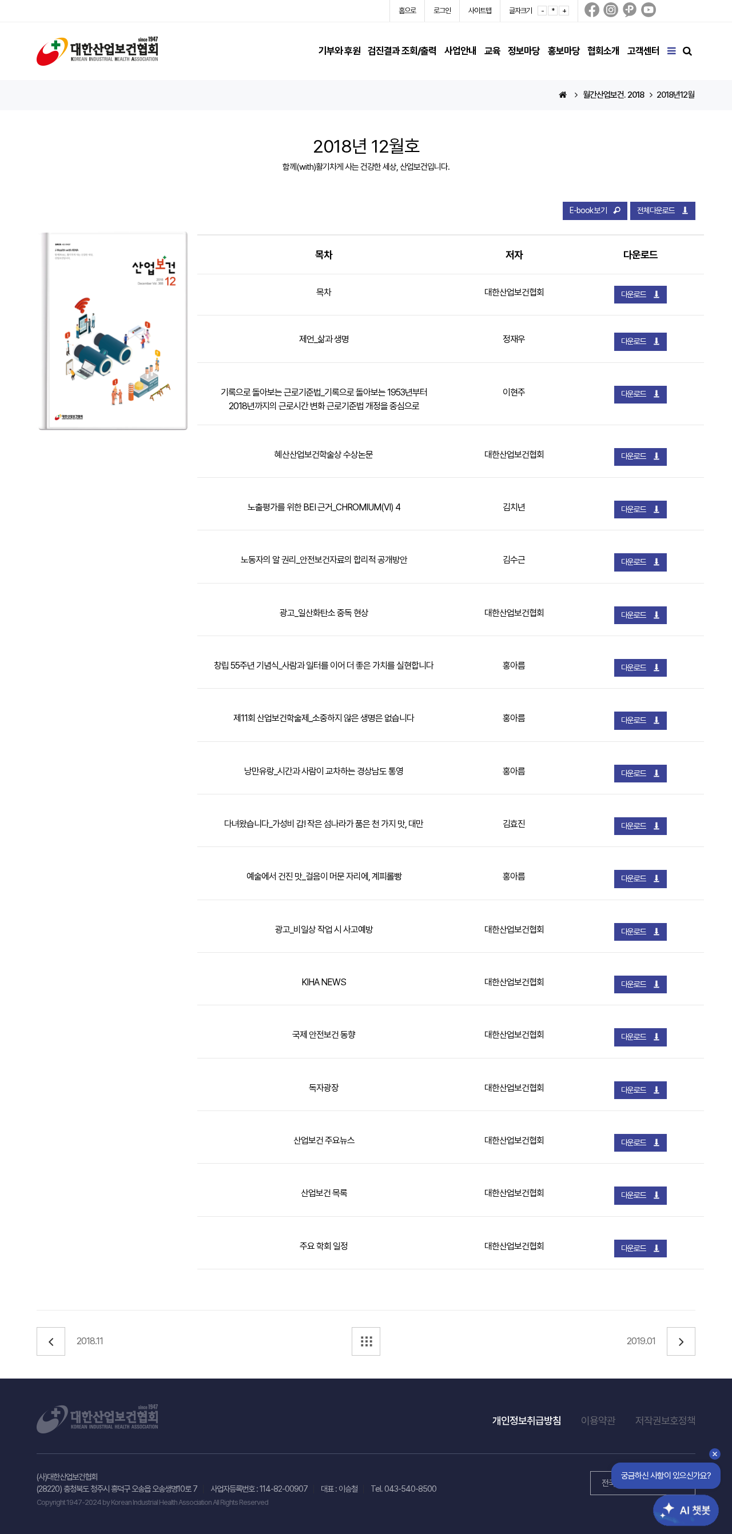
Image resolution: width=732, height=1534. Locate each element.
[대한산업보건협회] (97, 50)
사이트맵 (479, 10)
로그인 (442, 10)
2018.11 (90, 1341)
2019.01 (641, 1341)
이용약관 (598, 1421)
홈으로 (407, 10)
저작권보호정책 (665, 1421)
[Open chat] (679, 1501)
